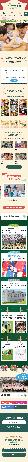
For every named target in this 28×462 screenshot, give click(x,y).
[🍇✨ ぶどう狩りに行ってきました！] (5, 103)
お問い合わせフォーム (14, 422)
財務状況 (14, 454)
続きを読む (14, 80)
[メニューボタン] (26, 14)
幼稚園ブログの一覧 (14, 167)
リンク (14, 450)
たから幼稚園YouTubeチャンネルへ (14, 207)
